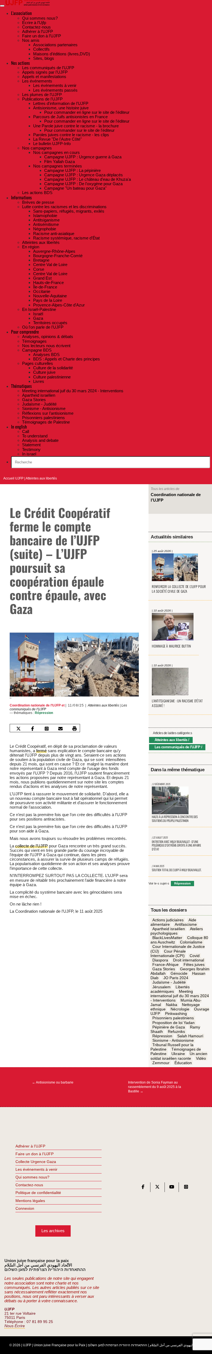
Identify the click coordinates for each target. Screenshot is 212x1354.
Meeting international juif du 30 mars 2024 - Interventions (179, 995)
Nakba (171, 1004)
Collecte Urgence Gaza (35, 1161)
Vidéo (201, 1058)
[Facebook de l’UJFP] (143, 1188)
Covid (195, 955)
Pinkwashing (176, 1014)
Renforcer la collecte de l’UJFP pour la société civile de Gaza (179, 589)
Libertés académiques (169, 989)
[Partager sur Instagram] (46, 728)
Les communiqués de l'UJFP (177, 747)
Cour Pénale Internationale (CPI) (168, 953)
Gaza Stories (163, 969)
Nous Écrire (14, 1326)
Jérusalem (161, 987)
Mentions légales (30, 1200)
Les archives (53, 1230)
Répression (44, 713)
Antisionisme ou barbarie (52, 1082)
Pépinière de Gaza (168, 1027)
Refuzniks (176, 1031)
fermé (41, 750)
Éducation (183, 1063)
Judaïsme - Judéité (169, 982)
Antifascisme (186, 924)
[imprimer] (74, 728)
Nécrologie (180, 1009)
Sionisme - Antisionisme (173, 1040)
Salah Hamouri (190, 1036)
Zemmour (160, 1063)
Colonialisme (191, 942)
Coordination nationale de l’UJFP (35, 705)
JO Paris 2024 (175, 978)
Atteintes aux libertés (41, 478)
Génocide (179, 973)
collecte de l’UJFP (31, 846)
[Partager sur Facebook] (32, 728)
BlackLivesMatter (167, 937)
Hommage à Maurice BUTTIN (171, 646)
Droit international (188, 960)
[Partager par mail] (60, 728)
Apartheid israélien (168, 929)
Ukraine (178, 1054)
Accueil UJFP (13, 478)
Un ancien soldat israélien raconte (178, 1056)
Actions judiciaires (168, 920)
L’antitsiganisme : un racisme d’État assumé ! (177, 703)
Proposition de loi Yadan (173, 1022)
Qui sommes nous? (32, 1177)
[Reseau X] (157, 1188)
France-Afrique (165, 964)
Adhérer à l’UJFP (30, 1146)
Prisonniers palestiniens (173, 1018)
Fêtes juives (194, 964)
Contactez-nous (29, 1185)
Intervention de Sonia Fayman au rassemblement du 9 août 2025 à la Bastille (154, 1086)
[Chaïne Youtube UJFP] (171, 1188)
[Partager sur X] (18, 728)
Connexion (24, 1208)
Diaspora (160, 960)
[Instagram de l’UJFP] (186, 1188)
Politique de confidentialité (38, 1192)
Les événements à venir (36, 1169)
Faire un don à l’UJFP (34, 1154)
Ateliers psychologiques (176, 931)
